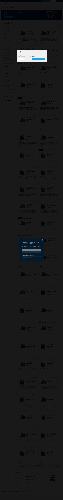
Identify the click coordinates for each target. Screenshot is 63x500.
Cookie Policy (33, 56)
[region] (32, 56)
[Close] (46, 51)
